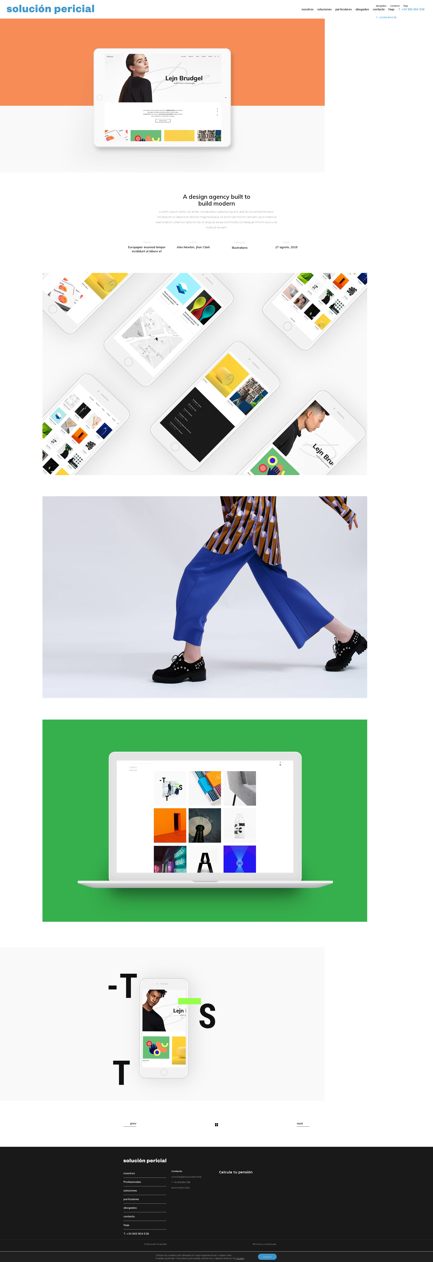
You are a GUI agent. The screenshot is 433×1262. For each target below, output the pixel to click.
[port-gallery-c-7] (216, 95)
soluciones (130, 1190)
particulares (131, 1199)
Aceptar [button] (267, 1256)
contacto (129, 1216)
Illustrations (240, 247)
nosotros (129, 1173)
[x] (216, 597)
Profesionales (132, 1181)
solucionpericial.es (180, 1187)
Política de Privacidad (155, 1244)
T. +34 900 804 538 (136, 1233)
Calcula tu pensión (236, 1172)
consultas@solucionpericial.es (186, 1176)
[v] (216, 821)
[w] (216, 374)
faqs (126, 1225)
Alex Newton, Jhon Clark (193, 247)
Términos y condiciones (264, 1244)
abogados (130, 1207)
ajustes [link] (240, 1258)
